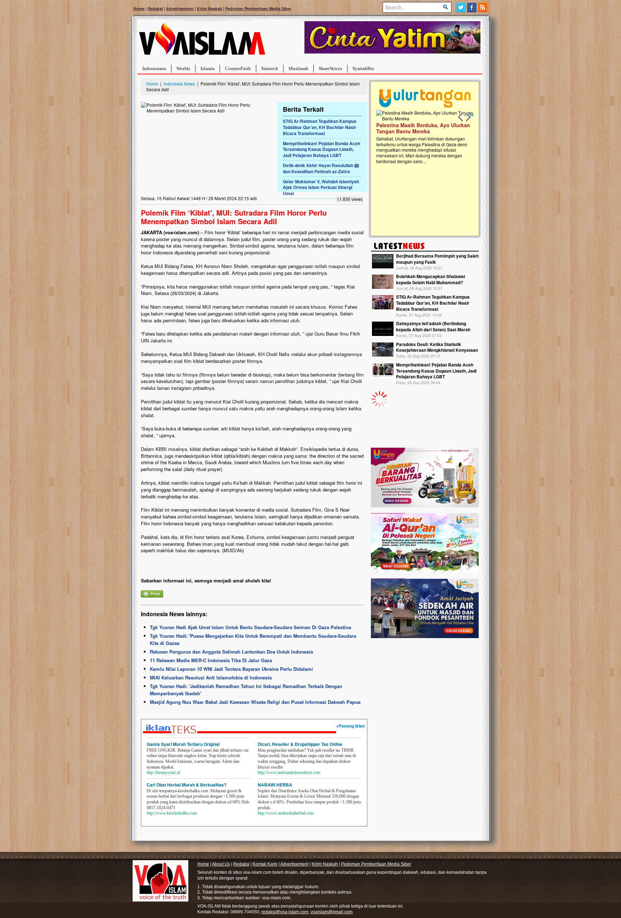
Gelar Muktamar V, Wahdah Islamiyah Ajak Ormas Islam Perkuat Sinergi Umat (321, 187)
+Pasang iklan (350, 726)
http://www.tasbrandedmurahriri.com (289, 772)
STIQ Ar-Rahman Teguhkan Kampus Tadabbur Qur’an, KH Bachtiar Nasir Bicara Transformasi (319, 127)
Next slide (468, 117)
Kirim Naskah (209, 8)
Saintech (269, 68)
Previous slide (460, 117)
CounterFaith (238, 68)
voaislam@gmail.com (331, 911)
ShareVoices (330, 68)
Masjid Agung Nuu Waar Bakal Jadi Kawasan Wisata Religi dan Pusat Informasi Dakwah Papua (255, 701)
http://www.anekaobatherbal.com (285, 813)
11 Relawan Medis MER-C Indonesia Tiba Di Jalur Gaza (211, 660)
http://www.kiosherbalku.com (172, 813)
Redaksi (155, 8)
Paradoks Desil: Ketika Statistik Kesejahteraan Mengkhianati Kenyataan (437, 347)
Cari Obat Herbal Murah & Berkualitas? (186, 784)
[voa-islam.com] (202, 41)
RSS (483, 7)
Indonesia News (179, 83)
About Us (221, 864)
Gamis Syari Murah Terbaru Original (183, 744)
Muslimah (298, 68)
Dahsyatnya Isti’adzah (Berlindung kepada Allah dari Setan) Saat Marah (433, 326)
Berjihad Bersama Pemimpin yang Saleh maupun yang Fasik (437, 259)
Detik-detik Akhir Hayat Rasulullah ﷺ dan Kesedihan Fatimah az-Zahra (321, 168)
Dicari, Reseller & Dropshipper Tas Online (300, 744)
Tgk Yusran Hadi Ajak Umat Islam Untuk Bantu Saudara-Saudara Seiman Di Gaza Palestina (250, 627)
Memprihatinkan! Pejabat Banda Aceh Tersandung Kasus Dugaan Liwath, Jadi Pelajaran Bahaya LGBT (321, 149)
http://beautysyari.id (163, 772)
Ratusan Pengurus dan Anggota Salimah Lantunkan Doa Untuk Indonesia (231, 651)
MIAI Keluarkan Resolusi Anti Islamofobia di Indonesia (211, 677)
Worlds (183, 68)
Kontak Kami (265, 864)
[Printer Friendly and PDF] (152, 593)
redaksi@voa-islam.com (284, 911)
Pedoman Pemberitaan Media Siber (258, 8)
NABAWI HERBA (275, 784)
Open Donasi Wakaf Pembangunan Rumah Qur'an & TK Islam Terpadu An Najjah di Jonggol (422, 137)
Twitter (460, 7)
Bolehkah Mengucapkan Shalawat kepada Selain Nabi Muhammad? (430, 279)
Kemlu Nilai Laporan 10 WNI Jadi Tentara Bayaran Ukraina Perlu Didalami (231, 668)
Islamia (208, 68)
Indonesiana (154, 68)
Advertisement (180, 8)
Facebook (472, 7)
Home (138, 8)
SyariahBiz (363, 68)
